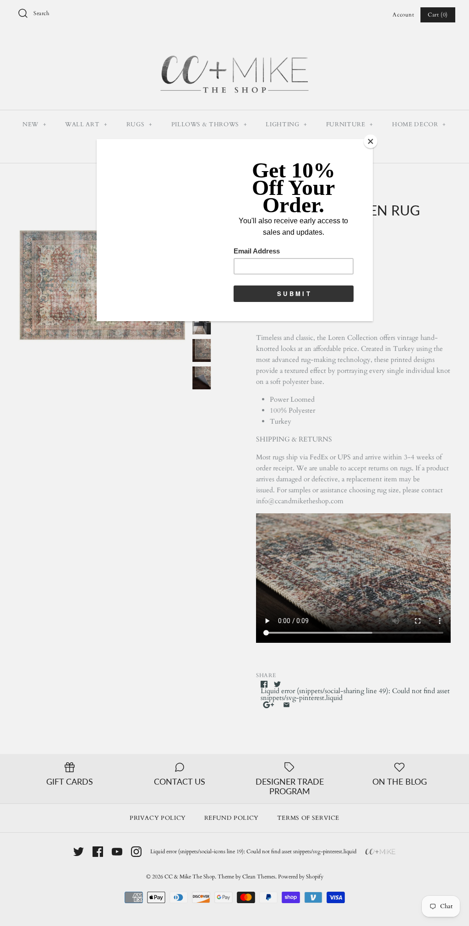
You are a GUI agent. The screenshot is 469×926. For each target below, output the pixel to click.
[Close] (370, 141)
